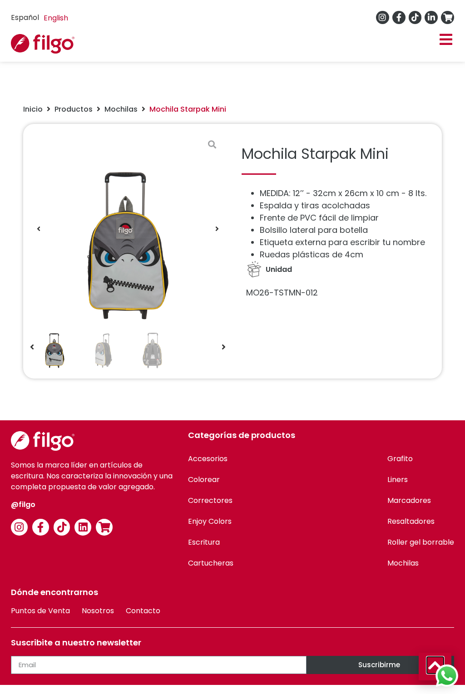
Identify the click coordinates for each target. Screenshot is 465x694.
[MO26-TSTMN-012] (127, 228)
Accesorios (208, 458)
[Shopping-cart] (447, 17)
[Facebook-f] (399, 17)
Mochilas (121, 109)
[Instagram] (382, 17)
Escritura (204, 542)
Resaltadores (411, 521)
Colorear (204, 479)
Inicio (33, 109)
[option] (56, 18)
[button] (445, 39)
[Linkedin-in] (431, 17)
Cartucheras (210, 563)
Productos (73, 109)
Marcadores (409, 500)
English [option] (56, 18)
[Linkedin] (82, 527)
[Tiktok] (415, 17)
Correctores (210, 500)
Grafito (400, 458)
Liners (397, 479)
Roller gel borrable (420, 542)
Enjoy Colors (210, 521)
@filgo (23, 504)
